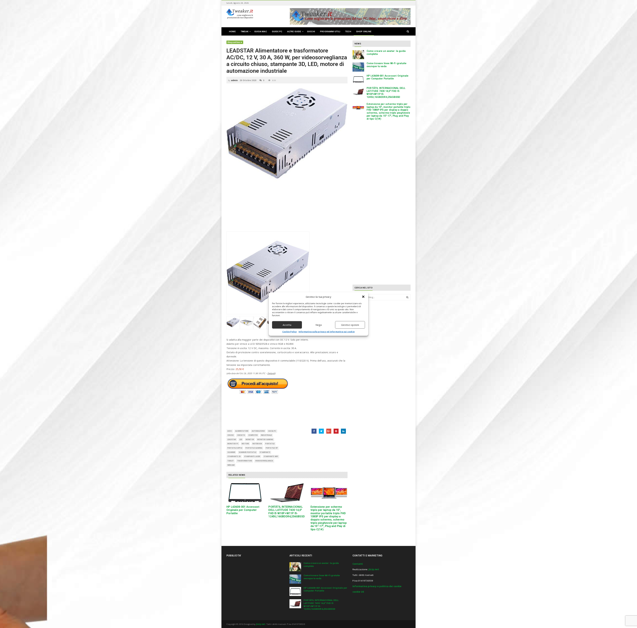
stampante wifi (271, 456)
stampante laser (252, 456)
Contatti (358, 563)
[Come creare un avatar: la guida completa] (358, 54)
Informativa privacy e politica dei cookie (377, 586)
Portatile (270, 444)
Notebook (257, 444)
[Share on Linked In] (343, 431)
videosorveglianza (264, 461)
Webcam (231, 465)
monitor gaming (265, 439)
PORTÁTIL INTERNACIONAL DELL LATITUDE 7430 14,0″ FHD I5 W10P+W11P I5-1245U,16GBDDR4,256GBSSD (286, 511)
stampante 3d (234, 456)
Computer (253, 435)
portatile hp (272, 448)
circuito (241, 435)
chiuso (230, 435)
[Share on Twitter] (321, 431)
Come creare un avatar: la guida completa (386, 52)
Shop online (233, 42)
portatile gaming (254, 448)
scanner (231, 452)
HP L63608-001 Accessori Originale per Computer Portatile (242, 510)
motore (245, 444)
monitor (250, 439)
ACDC (229, 431)
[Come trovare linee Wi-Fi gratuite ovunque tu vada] (358, 66)
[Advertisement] (287, 208)
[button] (363, 296)
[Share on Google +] (328, 431)
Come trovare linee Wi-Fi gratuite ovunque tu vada (387, 65)
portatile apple (234, 448)
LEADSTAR (231, 439)
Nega (319, 324)
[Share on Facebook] (314, 431)
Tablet (230, 461)
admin (234, 80)
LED (240, 439)
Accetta (287, 324)
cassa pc (272, 431)
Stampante (265, 452)
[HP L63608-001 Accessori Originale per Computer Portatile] (244, 493)
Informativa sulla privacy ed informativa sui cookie (327, 331)
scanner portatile (247, 452)
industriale (266, 435)
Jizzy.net (374, 569)
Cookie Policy (289, 331)
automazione (258, 431)
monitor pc (232, 444)
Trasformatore (244, 461)
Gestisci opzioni (350, 324)
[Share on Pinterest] (336, 431)
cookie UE (358, 591)
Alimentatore (241, 431)
